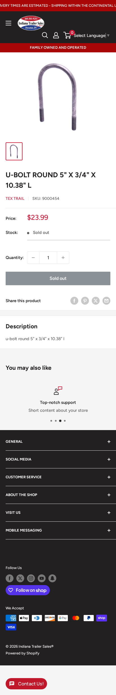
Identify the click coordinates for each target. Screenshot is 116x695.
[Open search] (45, 35)
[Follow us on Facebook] (10, 578)
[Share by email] (106, 300)
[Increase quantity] (63, 258)
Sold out (58, 278)
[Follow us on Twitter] (20, 578)
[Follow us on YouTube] (42, 578)
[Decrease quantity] (33, 258)
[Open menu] (8, 23)
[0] (67, 35)
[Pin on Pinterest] (85, 300)
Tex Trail (15, 198)
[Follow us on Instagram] (31, 578)
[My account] (56, 35)
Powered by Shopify (22, 653)
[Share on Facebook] (74, 300)
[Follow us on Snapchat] (52, 578)
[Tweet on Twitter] (96, 300)
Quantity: (15, 257)
